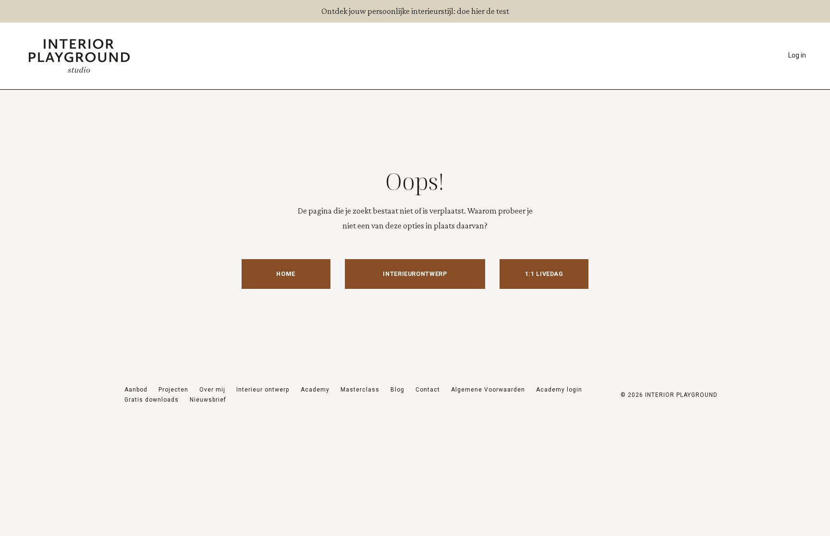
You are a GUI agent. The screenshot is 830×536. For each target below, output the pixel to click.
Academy (315, 389)
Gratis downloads (151, 399)
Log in (797, 55)
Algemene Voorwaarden (488, 389)
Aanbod (135, 389)
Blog (397, 389)
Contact (427, 389)
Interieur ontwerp (263, 389)
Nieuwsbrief (208, 399)
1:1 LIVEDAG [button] (544, 273)
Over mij (212, 389)
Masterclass (360, 389)
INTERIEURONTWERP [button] (415, 273)
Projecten (173, 389)
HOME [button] (285, 273)
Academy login (559, 389)
